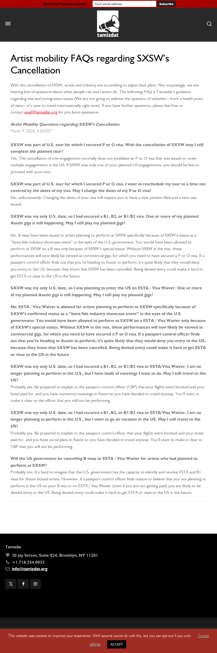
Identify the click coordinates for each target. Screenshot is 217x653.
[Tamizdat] (108, 23)
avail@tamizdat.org (40, 112)
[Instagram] (35, 584)
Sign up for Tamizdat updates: (64, 4)
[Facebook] (23, 584)
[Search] (208, 23)
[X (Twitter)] (10, 584)
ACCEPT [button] (116, 644)
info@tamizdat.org (29, 568)
